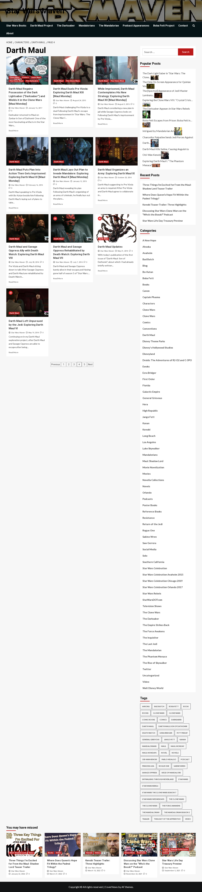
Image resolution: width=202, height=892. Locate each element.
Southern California (153, 562)
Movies (147, 473)
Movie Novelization (153, 467)
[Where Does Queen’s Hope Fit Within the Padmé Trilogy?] (63, 845)
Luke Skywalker (151, 448)
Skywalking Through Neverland (158, 779)
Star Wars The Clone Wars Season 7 (159, 792)
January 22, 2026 (18, 874)
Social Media (149, 549)
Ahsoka (147, 246)
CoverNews (111, 886)
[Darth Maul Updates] (116, 228)
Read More (13, 130)
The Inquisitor (150, 637)
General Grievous (152, 398)
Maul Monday (177, 746)
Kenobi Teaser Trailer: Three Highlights (164, 204)
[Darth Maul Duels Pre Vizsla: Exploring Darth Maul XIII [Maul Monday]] (72, 70)
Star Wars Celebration (155, 568)
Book (186, 706)
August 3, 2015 (124, 104)
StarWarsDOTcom (152, 599)
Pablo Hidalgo (169, 759)
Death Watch (148, 733)
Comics (25, 77)
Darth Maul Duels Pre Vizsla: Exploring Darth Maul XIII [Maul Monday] (70, 92)
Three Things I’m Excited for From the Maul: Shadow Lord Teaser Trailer (167, 186)
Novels (146, 486)
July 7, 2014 (78, 262)
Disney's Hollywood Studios (158, 347)
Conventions (150, 328)
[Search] (194, 26)
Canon (146, 290)
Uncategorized (151, 675)
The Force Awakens (154, 631)
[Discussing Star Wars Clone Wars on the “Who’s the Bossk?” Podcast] (139, 845)
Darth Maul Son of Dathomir (172, 726)
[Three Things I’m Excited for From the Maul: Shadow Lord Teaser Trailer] (24, 845)
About (9, 33)
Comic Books (148, 720)
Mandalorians (87, 25)
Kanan (146, 423)
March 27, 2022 (56, 874)
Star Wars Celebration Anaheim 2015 (163, 574)
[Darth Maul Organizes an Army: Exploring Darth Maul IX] (116, 151)
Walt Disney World (153, 688)
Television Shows (152, 606)
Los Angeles (149, 442)
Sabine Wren (150, 536)
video (188, 819)
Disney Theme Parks (154, 341)
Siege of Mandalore (171, 773)
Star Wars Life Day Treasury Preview (163, 220)
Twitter (147, 669)
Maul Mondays (149, 753)
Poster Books (150, 505)
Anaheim (147, 253)
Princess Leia (148, 766)
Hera (145, 404)
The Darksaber (66, 25)
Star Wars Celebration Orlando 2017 (163, 587)
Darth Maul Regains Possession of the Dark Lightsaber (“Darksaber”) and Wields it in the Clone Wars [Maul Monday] (27, 96)
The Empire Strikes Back (156, 625)
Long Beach (149, 435)
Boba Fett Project (163, 25)
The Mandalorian (109, 25)
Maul (163, 746)
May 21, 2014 (123, 251)
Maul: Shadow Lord (153, 461)
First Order (149, 379)
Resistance (149, 517)
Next (90, 364)
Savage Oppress (149, 773)
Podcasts (148, 498)
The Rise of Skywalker (155, 662)
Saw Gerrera (149, 543)
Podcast (185, 759)
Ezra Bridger (149, 372)
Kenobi (146, 429)
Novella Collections (153, 480)
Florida (146, 385)
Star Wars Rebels (152, 593)
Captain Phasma (151, 297)
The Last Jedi (150, 643)
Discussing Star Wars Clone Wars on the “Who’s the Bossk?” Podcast (164, 212)
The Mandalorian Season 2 (177, 812)
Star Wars (183, 779)
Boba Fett (148, 278)
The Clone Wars (16, 81)
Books (146, 284)
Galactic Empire (151, 391)
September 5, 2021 (172, 871)
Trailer (145, 819)
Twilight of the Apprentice (167, 819)
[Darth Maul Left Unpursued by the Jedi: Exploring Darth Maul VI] (27, 302)
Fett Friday (182, 733)
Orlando (147, 492)
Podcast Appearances (136, 25)
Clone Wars (14, 77)
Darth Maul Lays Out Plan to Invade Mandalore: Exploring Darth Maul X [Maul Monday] (70, 173)
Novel (164, 753)
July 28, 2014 (33, 262)
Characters (149, 303)
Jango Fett (148, 416)
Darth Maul (36, 77)
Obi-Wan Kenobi (149, 759)
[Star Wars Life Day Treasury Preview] (178, 845)
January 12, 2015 (80, 181)
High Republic (150, 410)
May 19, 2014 (33, 333)
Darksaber (176, 720)
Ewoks (146, 366)
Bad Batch (148, 259)
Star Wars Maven (35, 10)
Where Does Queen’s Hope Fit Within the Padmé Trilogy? (166, 196)
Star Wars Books (16, 25)
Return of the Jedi (153, 524)
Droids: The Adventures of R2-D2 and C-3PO (167, 360)
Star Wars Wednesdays (153, 799)
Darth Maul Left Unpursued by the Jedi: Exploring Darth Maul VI (26, 324)
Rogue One (149, 530)
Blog (145, 265)
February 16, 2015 (35, 185)
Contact (183, 25)
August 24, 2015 (79, 100)
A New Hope (149, 240)
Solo (145, 555)
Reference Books (152, 511)
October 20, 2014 (124, 178)
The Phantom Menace (155, 656)
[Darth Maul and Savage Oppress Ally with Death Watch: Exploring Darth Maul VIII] (27, 228)
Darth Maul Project (41, 25)
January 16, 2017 (35, 108)
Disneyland (149, 353)
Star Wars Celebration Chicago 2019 (163, 580)
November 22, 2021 (134, 874)
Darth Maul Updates (110, 246)
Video (146, 681)
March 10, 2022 (94, 871)
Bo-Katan (148, 271)
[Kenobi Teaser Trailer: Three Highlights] (101, 845)
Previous (55, 364)
